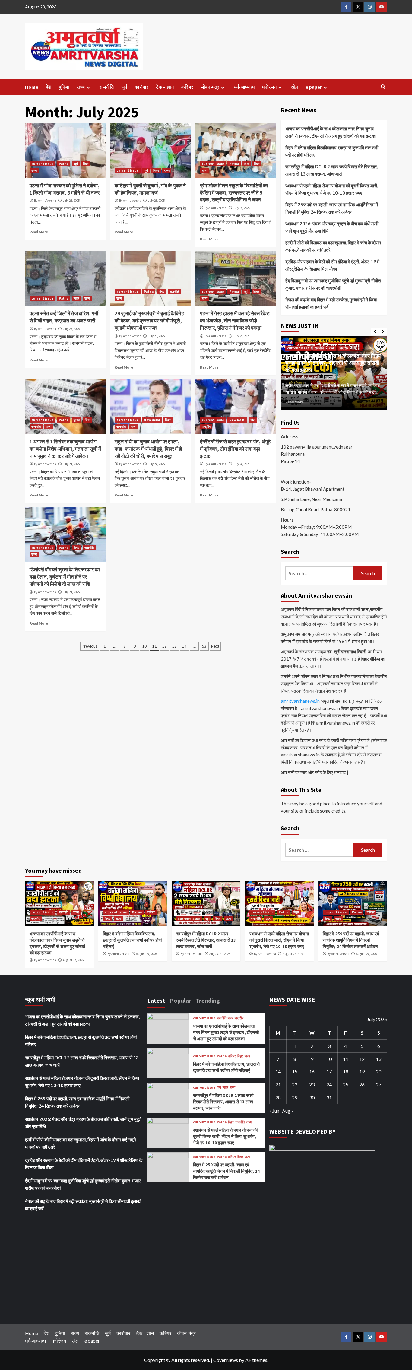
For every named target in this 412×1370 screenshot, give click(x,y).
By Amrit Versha (45, 200)
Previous (90, 646)
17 (329, 1071)
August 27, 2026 (329, 378)
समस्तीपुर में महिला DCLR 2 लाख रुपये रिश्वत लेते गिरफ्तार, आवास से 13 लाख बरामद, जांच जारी (331, 170)
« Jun (274, 1111)
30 (312, 1097)
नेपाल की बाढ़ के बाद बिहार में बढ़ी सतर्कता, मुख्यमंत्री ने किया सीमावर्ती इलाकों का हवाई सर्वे (331, 303)
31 (329, 1097)
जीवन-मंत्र (210, 87)
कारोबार (141, 87)
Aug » (288, 1111)
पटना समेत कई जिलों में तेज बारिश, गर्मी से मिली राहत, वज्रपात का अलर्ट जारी (64, 317)
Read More (39, 232)
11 (345, 1059)
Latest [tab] (156, 1000)
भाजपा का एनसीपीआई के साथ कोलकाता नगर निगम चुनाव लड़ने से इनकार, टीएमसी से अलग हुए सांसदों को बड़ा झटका (330, 132)
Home (31, 87)
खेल (294, 87)
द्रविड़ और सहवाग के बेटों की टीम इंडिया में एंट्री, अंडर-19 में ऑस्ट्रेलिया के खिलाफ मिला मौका (332, 265)
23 (312, 1084)
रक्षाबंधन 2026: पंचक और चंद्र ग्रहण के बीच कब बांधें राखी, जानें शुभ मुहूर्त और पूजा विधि (332, 227)
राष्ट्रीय (206, 426)
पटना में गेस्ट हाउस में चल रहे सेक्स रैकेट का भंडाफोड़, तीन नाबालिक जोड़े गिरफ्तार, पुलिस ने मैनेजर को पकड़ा (235, 320)
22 (294, 1084)
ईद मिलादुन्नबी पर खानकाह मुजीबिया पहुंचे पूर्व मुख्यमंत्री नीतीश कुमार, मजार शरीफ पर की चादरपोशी (333, 284)
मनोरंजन (269, 87)
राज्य (81, 87)
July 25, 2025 (71, 200)
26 (362, 1084)
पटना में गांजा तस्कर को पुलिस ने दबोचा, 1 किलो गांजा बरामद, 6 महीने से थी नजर (65, 189)
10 (144, 646)
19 (362, 1071)
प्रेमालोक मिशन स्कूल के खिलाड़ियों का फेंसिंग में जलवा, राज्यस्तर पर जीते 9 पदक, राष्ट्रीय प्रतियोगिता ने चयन (234, 192)
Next (215, 646)
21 (278, 1084)
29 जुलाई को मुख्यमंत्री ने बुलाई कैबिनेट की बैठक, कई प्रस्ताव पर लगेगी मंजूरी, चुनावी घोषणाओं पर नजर (149, 320)
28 (278, 1097)
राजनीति (106, 87)
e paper (314, 87)
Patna (63, 164)
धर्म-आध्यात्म (244, 87)
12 (164, 646)
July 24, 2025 (71, 464)
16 (312, 1071)
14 (184, 646)
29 (294, 1097)
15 (294, 1071)
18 (345, 1071)
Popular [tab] (180, 1000)
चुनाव (77, 420)
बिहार (86, 164)
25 (345, 1084)
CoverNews (225, 1360)
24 (329, 1084)
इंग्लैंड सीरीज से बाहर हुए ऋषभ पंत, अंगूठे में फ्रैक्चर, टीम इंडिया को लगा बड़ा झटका (235, 448)
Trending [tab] (208, 1000)
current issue (42, 164)
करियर (187, 87)
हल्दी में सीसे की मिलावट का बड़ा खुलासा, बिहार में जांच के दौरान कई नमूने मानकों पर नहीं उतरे (333, 246)
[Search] (383, 87)
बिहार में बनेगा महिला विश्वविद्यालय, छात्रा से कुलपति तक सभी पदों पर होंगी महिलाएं (331, 151)
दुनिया (64, 87)
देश (48, 87)
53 (204, 646)
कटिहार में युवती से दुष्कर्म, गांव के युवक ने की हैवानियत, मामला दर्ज (150, 189)
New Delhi (152, 420)
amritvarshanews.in (300, 701)
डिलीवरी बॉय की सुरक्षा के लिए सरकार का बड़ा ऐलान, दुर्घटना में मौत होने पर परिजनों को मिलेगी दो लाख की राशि (65, 576)
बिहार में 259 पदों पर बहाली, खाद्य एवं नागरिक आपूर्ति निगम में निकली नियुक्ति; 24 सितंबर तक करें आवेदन (331, 208)
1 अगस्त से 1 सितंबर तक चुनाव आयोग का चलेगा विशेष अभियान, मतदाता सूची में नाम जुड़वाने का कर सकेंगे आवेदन (65, 448)
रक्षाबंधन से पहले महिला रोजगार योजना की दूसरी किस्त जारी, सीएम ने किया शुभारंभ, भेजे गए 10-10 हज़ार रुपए (331, 189)
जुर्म (124, 87)
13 (174, 646)
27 (378, 1084)
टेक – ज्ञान (165, 87)
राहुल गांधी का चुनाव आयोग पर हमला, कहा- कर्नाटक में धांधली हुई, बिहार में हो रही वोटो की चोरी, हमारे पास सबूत (148, 448)
